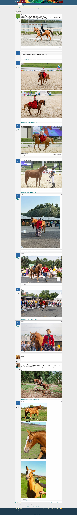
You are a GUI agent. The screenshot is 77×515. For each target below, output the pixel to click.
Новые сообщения (17, 5)
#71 (61, 363)
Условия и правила (44, 508)
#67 (61, 253)
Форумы (20, 3)
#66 (61, 194)
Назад (16, 12)
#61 (61, 14)
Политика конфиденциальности (51, 508)
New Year (17, 508)
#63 (61, 61)
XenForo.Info (19, 510)
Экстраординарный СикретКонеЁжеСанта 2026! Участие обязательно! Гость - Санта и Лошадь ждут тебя (30, 7)
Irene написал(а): (24, 52)
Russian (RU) (20, 508)
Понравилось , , (29, 59)
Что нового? (25, 3)
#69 (61, 321)
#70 (61, 355)
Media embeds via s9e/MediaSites (36, 514)
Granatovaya (18, 367)
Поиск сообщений (22, 5)
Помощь (57, 508)
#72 (61, 401)
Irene (17, 18)
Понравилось (25, 361)
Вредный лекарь (17, 55)
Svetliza (17, 359)
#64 (61, 124)
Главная (16, 3)
